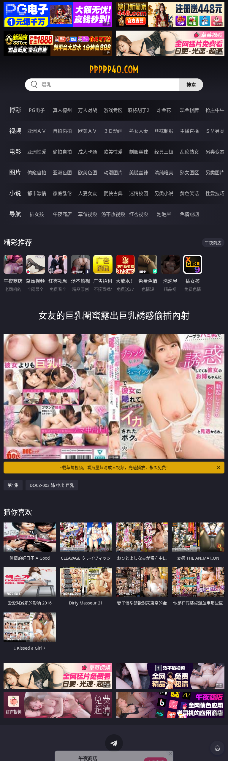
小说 (15, 193)
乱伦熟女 (189, 152)
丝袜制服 (163, 131)
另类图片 (214, 172)
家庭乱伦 (62, 193)
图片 (15, 172)
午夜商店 (62, 214)
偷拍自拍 (62, 152)
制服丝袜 (138, 152)
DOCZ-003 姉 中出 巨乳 (52, 485)
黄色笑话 (189, 193)
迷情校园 (138, 193)
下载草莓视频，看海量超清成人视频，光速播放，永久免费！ (114, 467)
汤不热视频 (113, 214)
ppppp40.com (114, 69)
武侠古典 (113, 193)
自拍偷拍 (62, 131)
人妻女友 (87, 193)
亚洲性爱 (36, 152)
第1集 (13, 485)
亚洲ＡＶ (36, 131)
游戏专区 (113, 110)
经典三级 (163, 152)
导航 (15, 214)
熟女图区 (189, 172)
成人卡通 (87, 152)
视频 (15, 131)
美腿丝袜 (138, 172)
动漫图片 (113, 172)
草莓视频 (87, 214)
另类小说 (163, 193)
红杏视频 (138, 214)
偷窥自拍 (36, 172)
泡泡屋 (164, 214)
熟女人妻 (138, 131)
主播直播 (189, 131)
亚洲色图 (62, 172)
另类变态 (214, 152)
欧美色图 (87, 172)
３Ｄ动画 (113, 131)
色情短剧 (189, 214)
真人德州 (62, 110)
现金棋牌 (189, 110)
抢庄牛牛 (214, 110)
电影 (15, 152)
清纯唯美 (163, 172)
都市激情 (36, 193)
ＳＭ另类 (214, 131)
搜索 (191, 84)
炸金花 (164, 110)
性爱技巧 (214, 193)
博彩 (15, 110)
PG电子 (37, 110)
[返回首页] (217, 748)
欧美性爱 (113, 152)
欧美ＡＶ (87, 131)
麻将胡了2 (138, 110)
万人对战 (87, 110)
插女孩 (37, 214)
